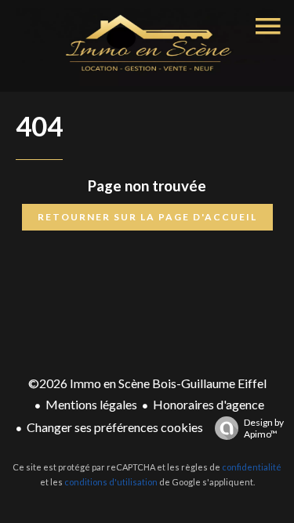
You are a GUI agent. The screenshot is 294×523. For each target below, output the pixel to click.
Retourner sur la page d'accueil (147, 217)
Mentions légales (91, 404)
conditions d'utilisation (111, 482)
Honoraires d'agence (208, 404)
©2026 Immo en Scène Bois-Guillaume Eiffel (147, 383)
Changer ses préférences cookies (115, 426)
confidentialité (251, 467)
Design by (264, 428)
